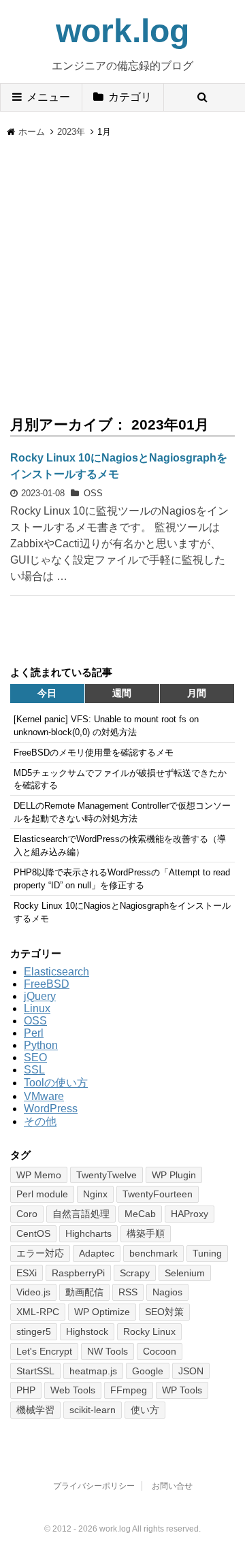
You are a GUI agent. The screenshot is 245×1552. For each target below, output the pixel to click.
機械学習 (35, 1409)
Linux (37, 1008)
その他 (40, 1121)
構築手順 (146, 1233)
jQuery (40, 996)
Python (41, 1045)
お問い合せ (172, 1486)
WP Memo (38, 1174)
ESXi (26, 1272)
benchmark (153, 1253)
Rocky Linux (149, 1331)
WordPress (51, 1108)
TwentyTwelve (106, 1174)
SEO (35, 1057)
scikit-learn (92, 1409)
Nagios (167, 1292)
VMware (44, 1096)
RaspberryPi (78, 1272)
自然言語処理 (81, 1213)
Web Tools (72, 1390)
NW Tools (107, 1351)
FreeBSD (46, 984)
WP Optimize (102, 1311)
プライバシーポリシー (94, 1486)
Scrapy (135, 1272)
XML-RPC (37, 1311)
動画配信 (84, 1292)
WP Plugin (174, 1174)
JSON (190, 1370)
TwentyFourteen (157, 1194)
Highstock (87, 1331)
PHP (25, 1390)
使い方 (145, 1409)
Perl (34, 1033)
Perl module (42, 1194)
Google (147, 1370)
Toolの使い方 (56, 1082)
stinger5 (33, 1331)
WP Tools (182, 1390)
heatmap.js (93, 1370)
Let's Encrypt (44, 1351)
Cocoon (159, 1351)
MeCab (140, 1213)
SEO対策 (164, 1311)
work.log (122, 31)
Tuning (207, 1253)
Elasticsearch (56, 971)
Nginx (95, 1194)
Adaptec (96, 1253)
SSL (34, 1070)
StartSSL (35, 1370)
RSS (127, 1292)
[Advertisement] (122, 268)
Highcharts (88, 1233)
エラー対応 (40, 1253)
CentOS (33, 1233)
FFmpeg (128, 1390)
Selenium (185, 1272)
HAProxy (189, 1213)
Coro (26, 1213)
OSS (93, 493)
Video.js (33, 1292)
